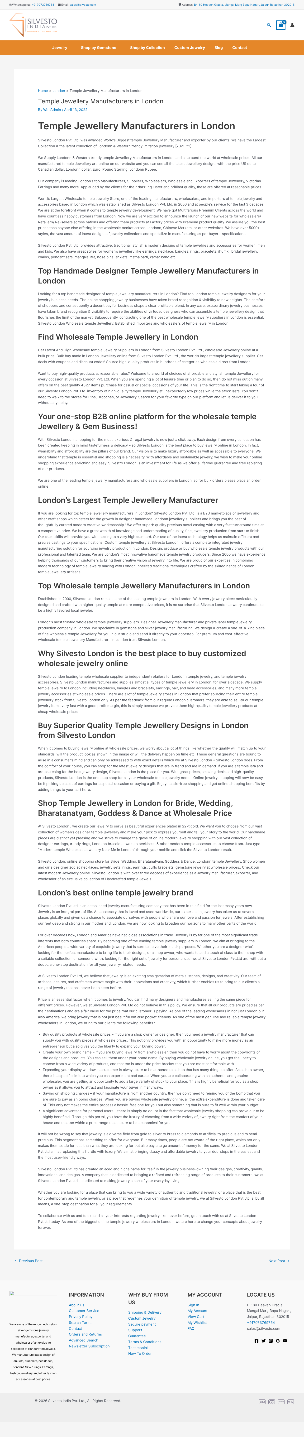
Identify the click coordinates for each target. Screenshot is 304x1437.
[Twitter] (263, 1341)
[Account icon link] (292, 25)
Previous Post (29, 1261)
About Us (76, 1305)
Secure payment (142, 1324)
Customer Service (84, 1310)
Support (135, 1330)
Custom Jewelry (189, 47)
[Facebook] (256, 1341)
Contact (239, 47)
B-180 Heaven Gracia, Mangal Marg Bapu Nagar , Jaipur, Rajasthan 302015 (244, 4)
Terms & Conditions (145, 1342)
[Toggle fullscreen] (22, 1425)
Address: (187, 4)
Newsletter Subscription (89, 1346)
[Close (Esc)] (53, 1425)
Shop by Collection (147, 47)
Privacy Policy (80, 1316)
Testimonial (138, 1348)
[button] (269, 25)
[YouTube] (285, 1341)
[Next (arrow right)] (22, 1433)
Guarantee (137, 1336)
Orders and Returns (85, 1334)
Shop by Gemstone (98, 47)
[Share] (37, 1425)
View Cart (196, 1316)
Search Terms (80, 1322)
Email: (65, 4)
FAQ (191, 1328)
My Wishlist (197, 1322)
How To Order (140, 1353)
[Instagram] (271, 1341)
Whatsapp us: (22, 4)
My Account (197, 1310)
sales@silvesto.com (83, 4)
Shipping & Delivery (145, 1312)
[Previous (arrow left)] (7, 1433)
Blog (218, 47)
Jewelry (59, 47)
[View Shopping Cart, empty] (281, 25)
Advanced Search (83, 1340)
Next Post (279, 1261)
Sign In (193, 1305)
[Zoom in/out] (7, 1425)
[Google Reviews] (278, 1341)
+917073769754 (43, 4)
